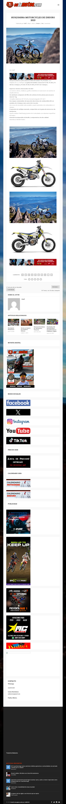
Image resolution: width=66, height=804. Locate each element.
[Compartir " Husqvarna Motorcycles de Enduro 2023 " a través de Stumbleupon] (45, 274)
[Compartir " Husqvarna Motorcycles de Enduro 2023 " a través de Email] (48, 274)
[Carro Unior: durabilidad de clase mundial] (8, 788)
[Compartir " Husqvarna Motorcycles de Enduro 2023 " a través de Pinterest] (35, 274)
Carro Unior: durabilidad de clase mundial (23, 787)
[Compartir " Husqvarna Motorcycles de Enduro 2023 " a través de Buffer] (41, 274)
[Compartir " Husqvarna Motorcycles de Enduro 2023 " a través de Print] (51, 274)
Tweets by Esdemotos (12, 753)
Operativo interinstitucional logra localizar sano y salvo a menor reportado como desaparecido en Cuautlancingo (34, 780)
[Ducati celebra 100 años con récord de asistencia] (8, 774)
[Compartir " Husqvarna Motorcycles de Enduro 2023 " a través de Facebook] (22, 274)
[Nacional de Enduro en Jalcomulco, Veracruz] (39, 322)
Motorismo (13, 769)
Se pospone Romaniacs (11, 328)
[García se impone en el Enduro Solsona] (26, 322)
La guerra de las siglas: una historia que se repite (25, 793)
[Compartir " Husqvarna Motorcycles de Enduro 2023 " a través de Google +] (29, 274)
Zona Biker (13, 775)
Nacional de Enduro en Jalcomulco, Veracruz (39, 328)
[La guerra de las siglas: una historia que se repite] (8, 795)
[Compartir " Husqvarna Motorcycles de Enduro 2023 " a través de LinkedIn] (38, 274)
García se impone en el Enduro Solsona (26, 329)
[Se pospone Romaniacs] (13, 322)
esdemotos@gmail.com (14, 694)
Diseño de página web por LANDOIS (20, 802)
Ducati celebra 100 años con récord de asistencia (25, 773)
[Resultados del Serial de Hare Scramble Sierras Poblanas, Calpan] (52, 322)
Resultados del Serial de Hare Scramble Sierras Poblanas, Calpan (52, 329)
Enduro (38, 23)
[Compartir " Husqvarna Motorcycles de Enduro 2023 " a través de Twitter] (25, 274)
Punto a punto (14, 795)
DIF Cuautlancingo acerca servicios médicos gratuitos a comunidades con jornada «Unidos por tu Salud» (34, 766)
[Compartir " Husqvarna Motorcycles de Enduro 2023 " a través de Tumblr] (32, 274)
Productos (13, 788)
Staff (25, 23)
